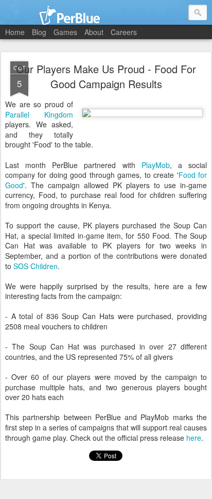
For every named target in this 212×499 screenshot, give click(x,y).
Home (15, 32)
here (193, 438)
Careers (124, 32)
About (93, 32)
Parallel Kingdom (39, 114)
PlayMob (156, 165)
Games (65, 32)
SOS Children (35, 266)
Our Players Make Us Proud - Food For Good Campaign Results (106, 76)
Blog (39, 32)
